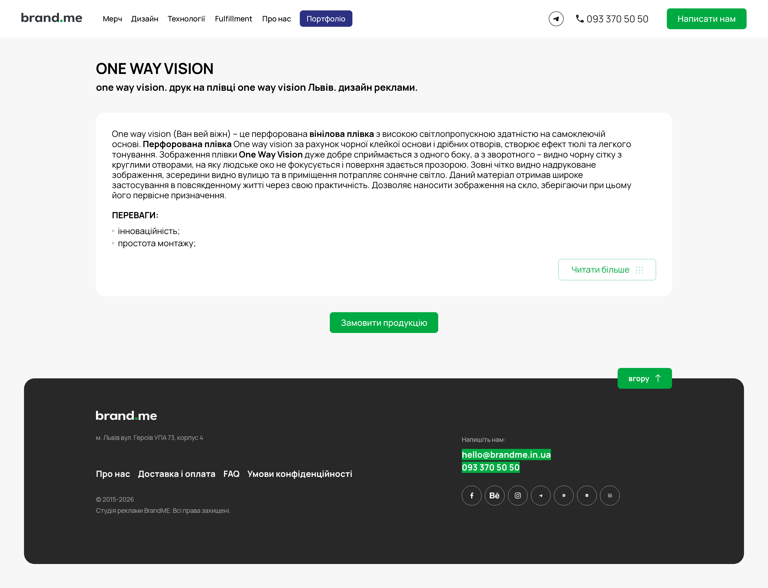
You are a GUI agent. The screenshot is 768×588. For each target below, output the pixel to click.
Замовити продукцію (384, 322)
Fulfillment (233, 18)
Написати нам (707, 18)
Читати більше (600, 269)
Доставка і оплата (177, 473)
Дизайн (144, 18)
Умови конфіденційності (299, 473)
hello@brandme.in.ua (506, 454)
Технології (186, 18)
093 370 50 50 (618, 19)
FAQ (231, 473)
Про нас (276, 18)
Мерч (112, 18)
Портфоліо (326, 18)
